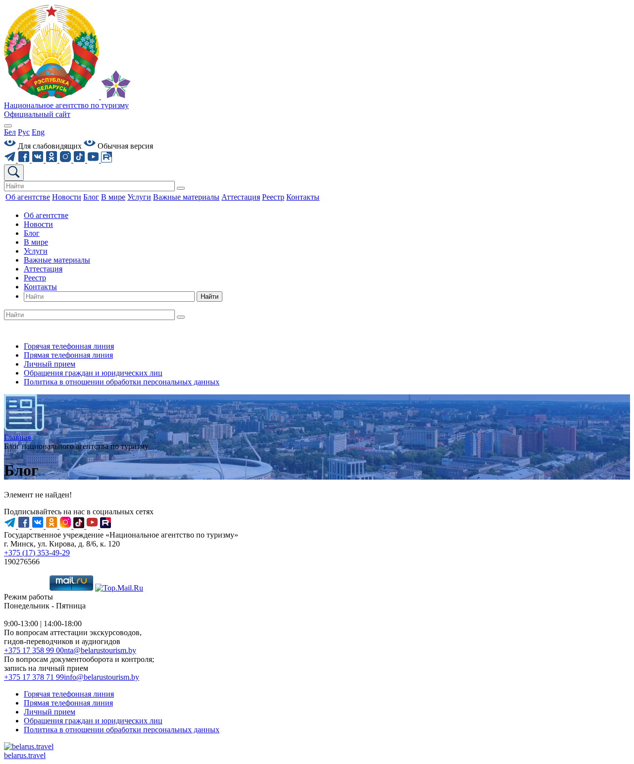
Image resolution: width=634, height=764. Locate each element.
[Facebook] (25, 160)
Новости (38, 224)
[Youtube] (94, 160)
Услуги (36, 251)
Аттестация (43, 269)
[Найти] (181, 188)
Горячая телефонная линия (69, 346)
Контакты (40, 286)
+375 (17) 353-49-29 (37, 552)
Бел (10, 132)
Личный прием (49, 364)
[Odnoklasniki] (52, 160)
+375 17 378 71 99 (34, 677)
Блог (32, 233)
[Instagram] (66, 160)
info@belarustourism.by (101, 677)
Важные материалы (57, 260)
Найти (209, 296)
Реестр (35, 277)
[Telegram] (11, 160)
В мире (36, 242)
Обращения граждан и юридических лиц (93, 373)
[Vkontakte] (39, 160)
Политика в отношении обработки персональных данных (121, 382)
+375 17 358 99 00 (34, 650)
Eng (38, 132)
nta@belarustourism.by (100, 650)
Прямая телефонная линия (68, 355)
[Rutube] (106, 160)
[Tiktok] (80, 160)
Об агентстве (46, 215)
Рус (24, 132)
